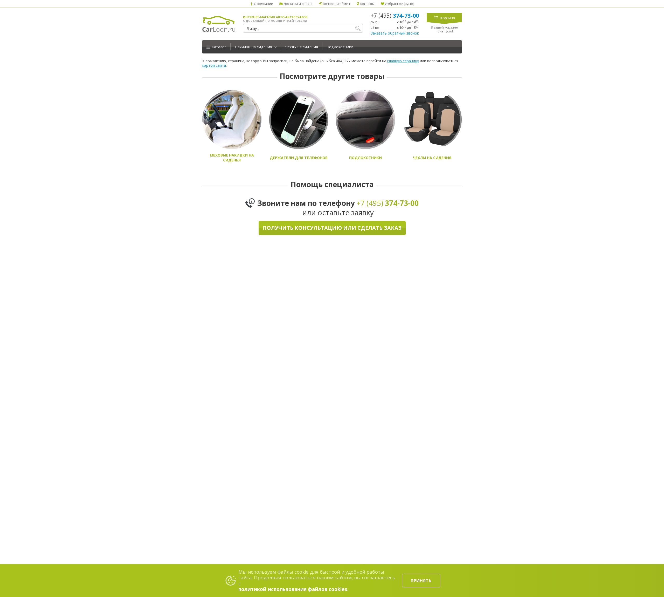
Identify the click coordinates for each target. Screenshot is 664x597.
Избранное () (399, 4)
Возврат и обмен (336, 4)
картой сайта (214, 65)
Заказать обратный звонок (395, 33)
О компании (263, 4)
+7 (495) (395, 15)
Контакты (367, 4)
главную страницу (403, 60)
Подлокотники (340, 46)
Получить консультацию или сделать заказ (332, 227)
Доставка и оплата (297, 4)
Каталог (218, 46)
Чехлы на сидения (301, 46)
